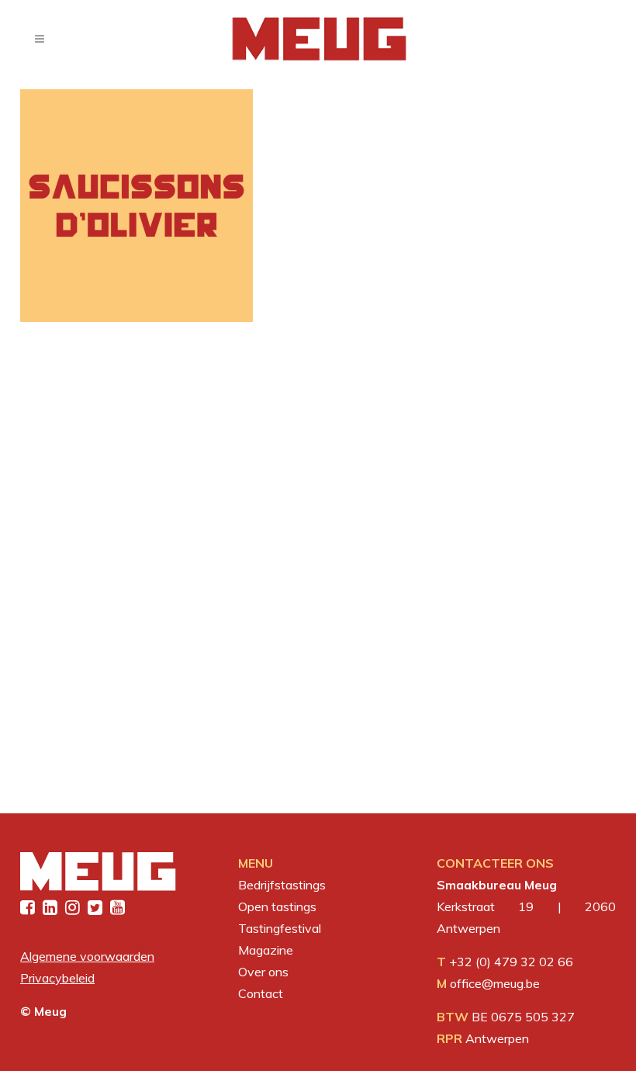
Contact (260, 993)
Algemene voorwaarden (87, 956)
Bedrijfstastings (282, 884)
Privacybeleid (57, 978)
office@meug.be (495, 983)
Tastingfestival (279, 928)
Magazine (265, 950)
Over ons (263, 971)
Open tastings (277, 906)
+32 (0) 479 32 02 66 (511, 961)
